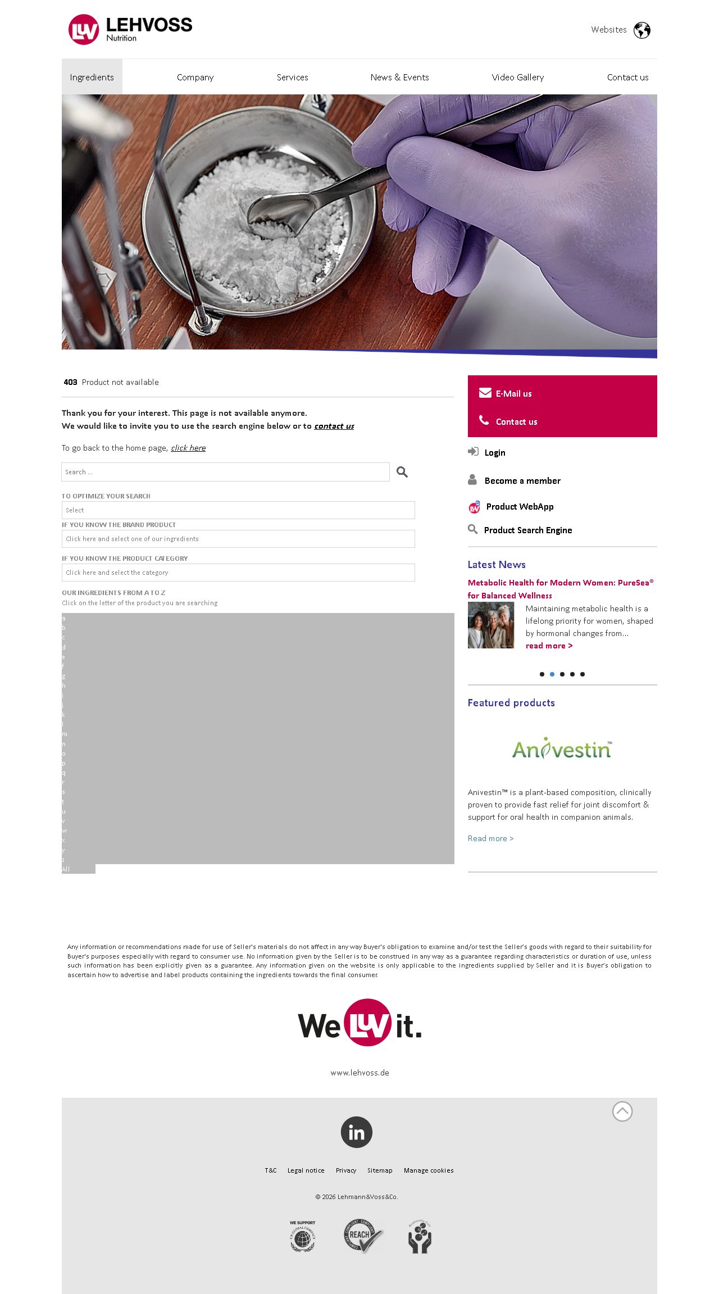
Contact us (628, 76)
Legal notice (306, 1170)
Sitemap (380, 1170)
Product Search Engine (528, 530)
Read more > (491, 838)
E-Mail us (514, 393)
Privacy (346, 1170)
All (66, 869)
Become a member (523, 480)
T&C (270, 1170)
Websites (612, 29)
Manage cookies (429, 1170)
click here (188, 447)
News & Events (400, 76)
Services (292, 76)
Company (195, 76)
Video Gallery (518, 76)
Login (495, 452)
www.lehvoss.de (359, 1072)
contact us (334, 425)
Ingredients (92, 76)
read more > (549, 645)
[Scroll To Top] (622, 1111)
